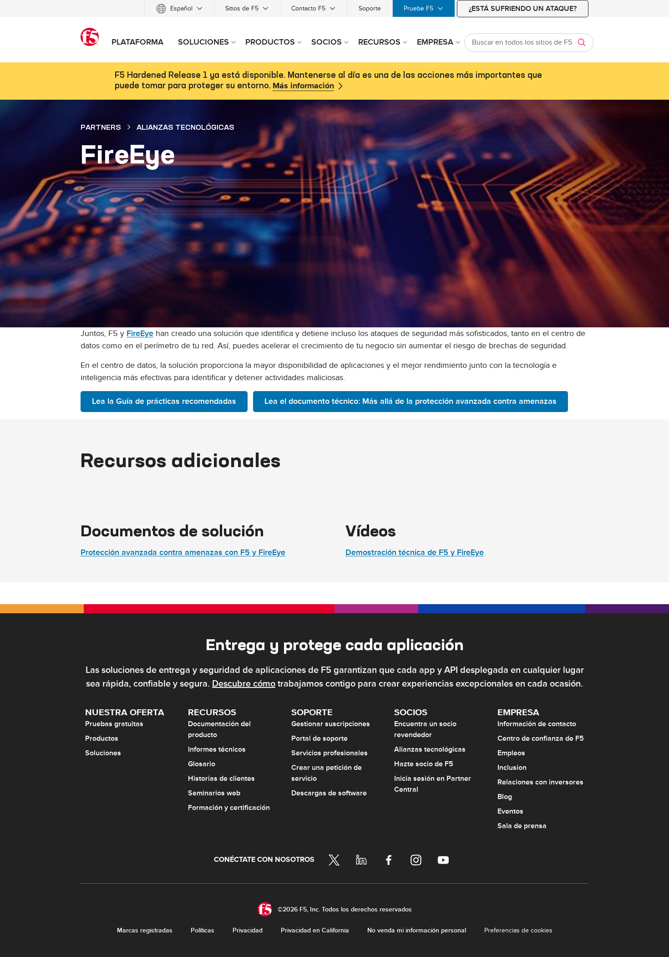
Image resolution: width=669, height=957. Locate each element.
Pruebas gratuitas (114, 723)
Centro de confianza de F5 (540, 738)
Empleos (511, 753)
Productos (101, 738)
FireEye (140, 333)
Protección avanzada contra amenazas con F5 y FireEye (183, 552)
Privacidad (248, 930)
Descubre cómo (243, 683)
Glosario (201, 764)
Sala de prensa (522, 825)
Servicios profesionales (329, 753)
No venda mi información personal (416, 930)
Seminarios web (214, 793)
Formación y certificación (229, 807)
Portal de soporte (319, 738)
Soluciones (103, 753)
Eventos (510, 811)
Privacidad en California (315, 930)
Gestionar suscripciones (330, 723)
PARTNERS (101, 127)
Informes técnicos (217, 749)
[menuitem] (179, 8)
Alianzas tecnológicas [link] (185, 127)
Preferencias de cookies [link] (518, 930)
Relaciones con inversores (540, 782)
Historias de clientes (221, 778)
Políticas (202, 930)
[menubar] (334, 8)
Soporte (370, 8)
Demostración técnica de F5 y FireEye (414, 552)
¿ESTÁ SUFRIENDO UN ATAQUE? (523, 8)
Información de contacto (536, 723)
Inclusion (512, 767)
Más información (303, 86)
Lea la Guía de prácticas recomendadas (164, 401)
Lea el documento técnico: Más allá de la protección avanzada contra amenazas (410, 401)
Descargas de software (329, 793)
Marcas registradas (144, 930)
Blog (504, 796)
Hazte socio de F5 (423, 764)
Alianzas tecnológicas (430, 749)
